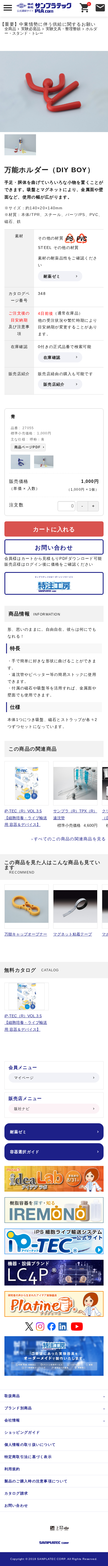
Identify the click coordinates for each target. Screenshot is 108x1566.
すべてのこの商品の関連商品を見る (70, 838)
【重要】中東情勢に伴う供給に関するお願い (48, 24)
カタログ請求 (16, 1493)
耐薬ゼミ (51, 276)
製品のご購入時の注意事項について (36, 1481)
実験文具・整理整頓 (63, 29)
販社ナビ (22, 1109)
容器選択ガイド (25, 1152)
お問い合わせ (54, 547)
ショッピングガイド (22, 1432)
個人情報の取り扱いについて (30, 1445)
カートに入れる (54, 529)
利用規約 (12, 1469)
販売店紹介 (54, 384)
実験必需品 (30, 29)
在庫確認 (51, 357)
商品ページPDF (27, 447)
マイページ (24, 1078)
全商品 (10, 29)
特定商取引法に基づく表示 (28, 1457)
